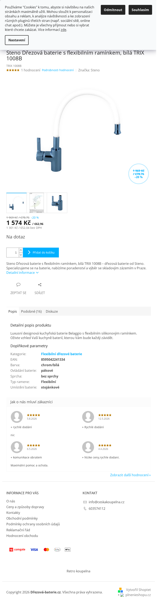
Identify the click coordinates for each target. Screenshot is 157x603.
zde (63, 29)
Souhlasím (140, 10)
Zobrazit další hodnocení (129, 475)
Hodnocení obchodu (22, 535)
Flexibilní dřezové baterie (61, 354)
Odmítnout (113, 10)
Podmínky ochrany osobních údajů (33, 524)
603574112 (97, 508)
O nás (10, 501)
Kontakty (13, 512)
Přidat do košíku (44, 252)
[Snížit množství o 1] (21, 255)
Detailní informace (20, 272)
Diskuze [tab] (52, 311)
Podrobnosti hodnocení (58, 70)
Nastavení (16, 40)
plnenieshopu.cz (138, 595)
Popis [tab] (12, 311)
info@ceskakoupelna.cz (106, 502)
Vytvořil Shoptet (138, 589)
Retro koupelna (78, 571)
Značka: (89, 70)
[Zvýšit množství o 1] (21, 250)
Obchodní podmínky (22, 518)
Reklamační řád (18, 530)
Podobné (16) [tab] (31, 311)
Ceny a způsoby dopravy (25, 507)
